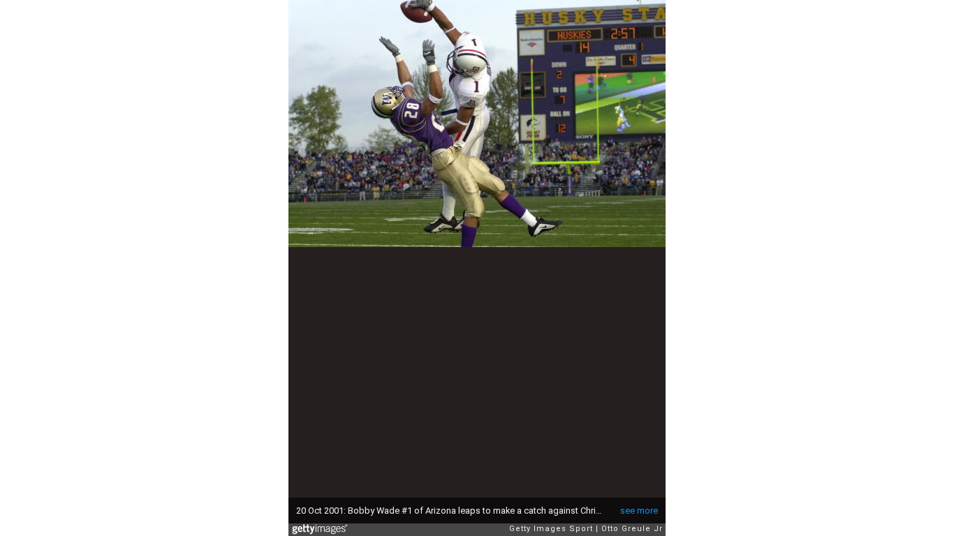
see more (639, 510)
